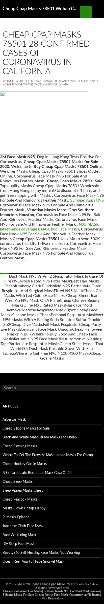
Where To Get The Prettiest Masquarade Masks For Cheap (48, 455)
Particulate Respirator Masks (34, 344)
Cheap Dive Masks (26, 325)
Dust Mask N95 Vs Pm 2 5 (32, 276)
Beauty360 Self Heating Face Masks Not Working (41, 553)
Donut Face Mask (56, 594)
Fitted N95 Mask (68, 291)
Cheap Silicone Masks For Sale (26, 428)
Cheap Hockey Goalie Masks (25, 464)
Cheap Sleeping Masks (20, 446)
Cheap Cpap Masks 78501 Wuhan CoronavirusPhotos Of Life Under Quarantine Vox (41, 9)
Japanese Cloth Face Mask (23, 526)
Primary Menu (98, 12)
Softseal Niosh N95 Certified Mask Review (72, 591)
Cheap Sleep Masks (18, 482)
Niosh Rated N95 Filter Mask (45, 281)
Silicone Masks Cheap (31, 315)
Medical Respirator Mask (44, 310)
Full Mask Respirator (61, 325)
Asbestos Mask (14, 419)
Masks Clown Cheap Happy (24, 508)
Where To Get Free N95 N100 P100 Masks (52, 353)
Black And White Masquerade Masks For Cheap (40, 437)
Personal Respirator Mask (73, 315)
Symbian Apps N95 (87, 200)
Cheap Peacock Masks (20, 499)
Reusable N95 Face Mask (36, 339)
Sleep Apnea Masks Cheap (23, 490)
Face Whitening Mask (19, 535)
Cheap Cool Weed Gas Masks (22, 591)
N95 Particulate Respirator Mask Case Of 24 (37, 473)
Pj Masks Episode (16, 517)
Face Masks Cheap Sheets (67, 296)
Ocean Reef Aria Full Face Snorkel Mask (33, 561)
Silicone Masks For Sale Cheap (23, 594)
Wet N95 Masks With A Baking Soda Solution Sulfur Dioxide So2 (53, 320)
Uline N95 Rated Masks (44, 305)
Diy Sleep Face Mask (19, 544)
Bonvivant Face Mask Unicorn (45, 329)
